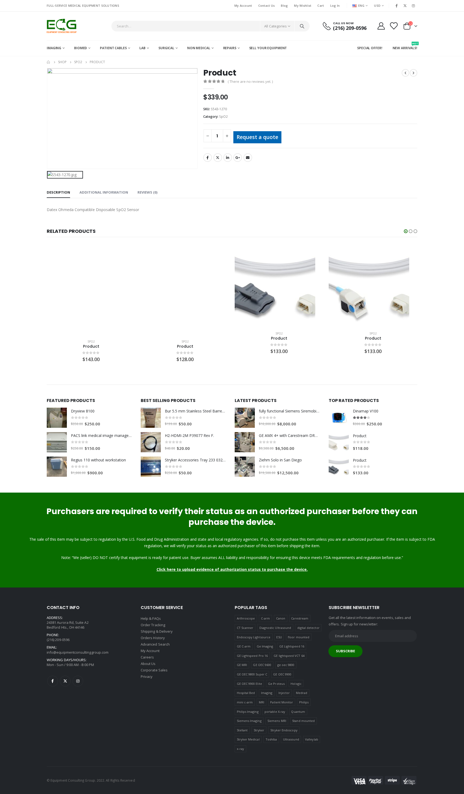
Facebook (207, 157)
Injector (284, 693)
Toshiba (271, 739)
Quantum (298, 712)
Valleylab (311, 739)
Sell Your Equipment (268, 48)
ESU (279, 637)
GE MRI (242, 665)
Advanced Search (155, 644)
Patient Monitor (281, 702)
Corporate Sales (154, 670)
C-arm (265, 618)
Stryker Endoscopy (284, 730)
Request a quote (257, 137)
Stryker (259, 730)
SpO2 (223, 116)
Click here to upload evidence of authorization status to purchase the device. (232, 569)
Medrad (301, 693)
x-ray (240, 749)
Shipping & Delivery (157, 631)
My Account (243, 5)
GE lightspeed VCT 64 (289, 656)
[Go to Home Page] (48, 62)
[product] (91, 290)
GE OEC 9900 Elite (249, 684)
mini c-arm (245, 702)
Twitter (217, 157)
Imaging (54, 48)
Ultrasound (291, 739)
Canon (280, 618)
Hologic (296, 684)
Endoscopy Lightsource (253, 637)
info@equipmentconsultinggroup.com (77, 652)
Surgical (166, 48)
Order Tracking (153, 624)
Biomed (80, 48)
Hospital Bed (246, 693)
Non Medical (198, 48)
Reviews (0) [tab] (147, 192)
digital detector (308, 628)
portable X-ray (274, 712)
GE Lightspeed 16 (291, 646)
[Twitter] (405, 5)
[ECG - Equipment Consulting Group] (62, 26)
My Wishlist (302, 5)
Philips (304, 702)
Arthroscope (246, 618)
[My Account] (381, 26)
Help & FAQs (151, 618)
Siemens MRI (276, 721)
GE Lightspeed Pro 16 (252, 656)
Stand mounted (303, 721)
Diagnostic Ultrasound (275, 628)
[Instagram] (413, 5)
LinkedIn (227, 157)
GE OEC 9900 (282, 674)
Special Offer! (369, 48)
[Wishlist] (393, 26)
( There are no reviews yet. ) (250, 81)
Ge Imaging (265, 646)
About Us (148, 663)
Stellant (242, 730)
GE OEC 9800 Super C (252, 674)
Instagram (78, 681)
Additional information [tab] (103, 192)
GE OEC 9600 (262, 665)
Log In (335, 5)
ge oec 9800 (286, 665)
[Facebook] (396, 5)
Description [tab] (58, 192)
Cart (320, 5)
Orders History (153, 637)
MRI (261, 702)
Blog (284, 5)
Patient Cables (113, 48)
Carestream (299, 618)
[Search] (302, 26)
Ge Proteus (276, 684)
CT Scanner (245, 628)
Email (248, 157)
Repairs (229, 48)
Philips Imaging (248, 712)
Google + (237, 157)
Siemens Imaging (249, 721)
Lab (142, 48)
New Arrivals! (405, 46)
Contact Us (266, 5)
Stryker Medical (248, 739)
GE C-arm (244, 646)
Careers (147, 657)
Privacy (147, 676)
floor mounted (298, 637)
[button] (405, 231)
